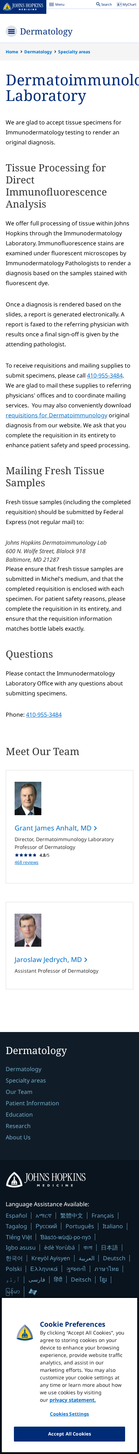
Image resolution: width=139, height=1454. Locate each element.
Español (16, 1215)
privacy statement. (73, 1399)
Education (19, 1114)
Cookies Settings (69, 1414)
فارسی (37, 1279)
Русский (46, 1226)
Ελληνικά (44, 1269)
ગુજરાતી (76, 1269)
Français (103, 1215)
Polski (14, 1269)
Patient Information (32, 1103)
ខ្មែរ (103, 1279)
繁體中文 (71, 1215)
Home (12, 52)
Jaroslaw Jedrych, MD (49, 959)
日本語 (109, 1247)
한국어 (14, 1258)
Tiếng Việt (19, 1237)
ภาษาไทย (106, 1269)
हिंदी (58, 1279)
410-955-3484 (105, 375)
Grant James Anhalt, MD (54, 828)
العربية (86, 1258)
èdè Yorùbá (59, 1247)
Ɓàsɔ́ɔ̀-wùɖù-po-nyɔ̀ (65, 1237)
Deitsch (81, 1279)
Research (18, 1126)
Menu (57, 5)
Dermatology (46, 31)
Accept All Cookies (69, 1434)
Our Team (19, 1092)
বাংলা (87, 1247)
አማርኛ (44, 1215)
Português (80, 1226)
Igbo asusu (21, 1247)
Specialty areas (74, 52)
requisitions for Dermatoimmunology (56, 415)
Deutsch (114, 1258)
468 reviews (26, 862)
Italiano (113, 1226)
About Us (18, 1137)
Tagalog (16, 1226)
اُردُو (13, 1279)
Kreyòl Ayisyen (50, 1258)
